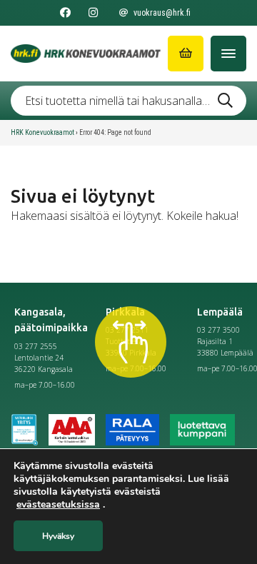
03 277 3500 (218, 330)
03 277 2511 (127, 330)
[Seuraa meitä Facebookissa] (65, 12)
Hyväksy (58, 536)
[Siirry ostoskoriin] (185, 53)
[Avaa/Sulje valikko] (228, 53)
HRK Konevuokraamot (42, 132)
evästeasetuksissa (58, 504)
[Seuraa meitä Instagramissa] (93, 12)
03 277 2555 (35, 346)
